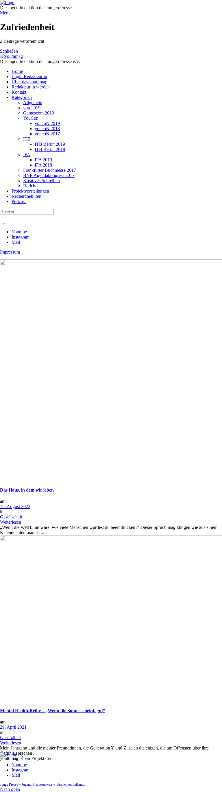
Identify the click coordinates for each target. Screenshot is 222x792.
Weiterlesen (10, 522)
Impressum (10, 252)
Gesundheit (10, 737)
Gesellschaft (11, 516)
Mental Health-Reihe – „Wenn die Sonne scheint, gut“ (52, 710)
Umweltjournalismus (70, 784)
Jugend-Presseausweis (37, 784)
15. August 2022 (15, 506)
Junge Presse (9, 784)
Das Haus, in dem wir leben (27, 490)
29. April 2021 (13, 727)
